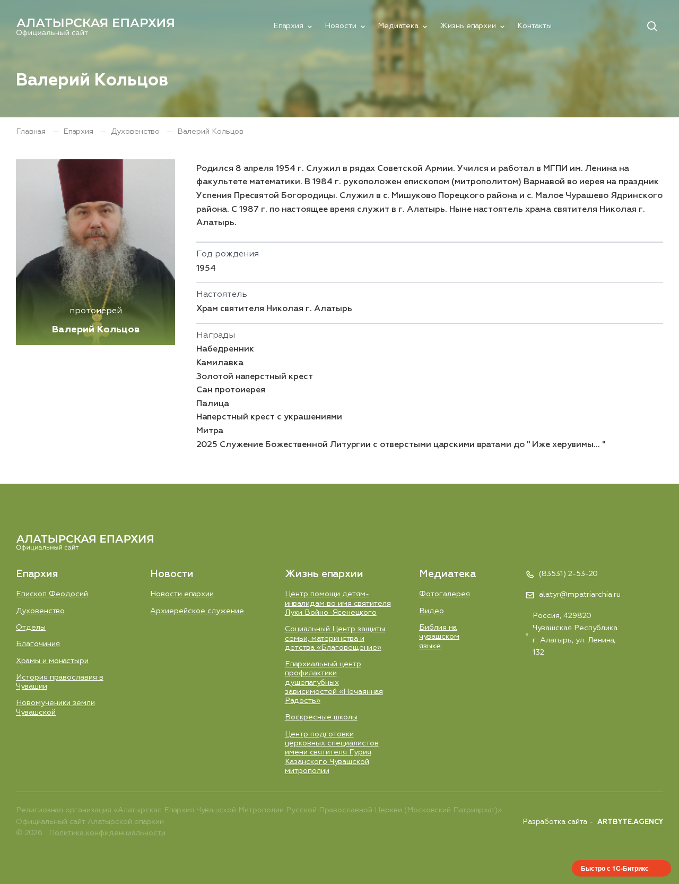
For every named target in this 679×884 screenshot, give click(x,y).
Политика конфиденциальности (107, 833)
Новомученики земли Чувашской (55, 707)
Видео (431, 611)
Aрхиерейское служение (197, 611)
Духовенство (136, 131)
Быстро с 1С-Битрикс (615, 868)
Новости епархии (182, 594)
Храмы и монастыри (52, 661)
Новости (340, 26)
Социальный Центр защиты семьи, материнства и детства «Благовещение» (335, 638)
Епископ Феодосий (52, 594)
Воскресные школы (321, 717)
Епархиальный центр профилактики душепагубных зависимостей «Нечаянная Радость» (334, 682)
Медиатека (398, 26)
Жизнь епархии (468, 26)
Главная (32, 131)
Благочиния (38, 644)
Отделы (31, 627)
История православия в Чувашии (59, 682)
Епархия (288, 26)
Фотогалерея (444, 594)
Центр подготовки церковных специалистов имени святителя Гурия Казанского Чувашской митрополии (332, 753)
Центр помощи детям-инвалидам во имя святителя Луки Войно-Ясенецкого (338, 603)
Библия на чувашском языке (439, 637)
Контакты (534, 26)
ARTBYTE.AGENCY (630, 822)
